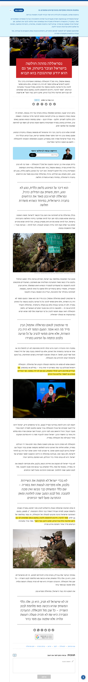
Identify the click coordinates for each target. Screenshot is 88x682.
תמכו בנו (19, 10)
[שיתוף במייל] (50, 104)
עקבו (36, 100)
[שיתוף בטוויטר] (46, 104)
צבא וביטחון (71, 646)
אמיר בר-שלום (46, 100)
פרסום (44, 677)
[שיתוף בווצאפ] (38, 104)
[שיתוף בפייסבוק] (42, 104)
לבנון (55, 646)
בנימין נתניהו (41, 646)
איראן (49, 646)
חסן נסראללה (30, 646)
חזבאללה (62, 646)
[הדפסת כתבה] (33, 104)
